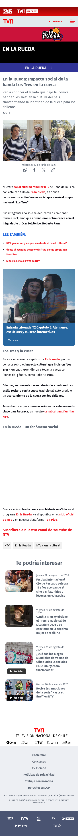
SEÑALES (57, 21)
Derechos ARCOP (39, 787)
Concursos (39, 761)
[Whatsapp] (25, 170)
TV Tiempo (39, 768)
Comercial (39, 755)
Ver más (13, 340)
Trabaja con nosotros (39, 781)
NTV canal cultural (48, 545)
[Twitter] (43, 170)
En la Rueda (23, 545)
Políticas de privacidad (39, 774)
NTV (7, 545)
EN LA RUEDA (35, 67)
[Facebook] (34, 170)
